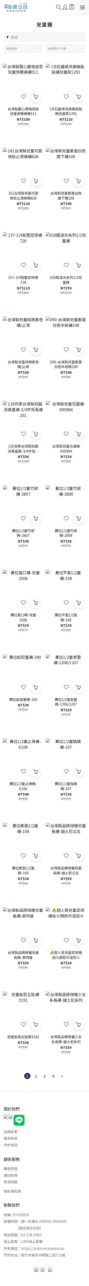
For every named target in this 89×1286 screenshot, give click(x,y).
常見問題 (11, 1181)
